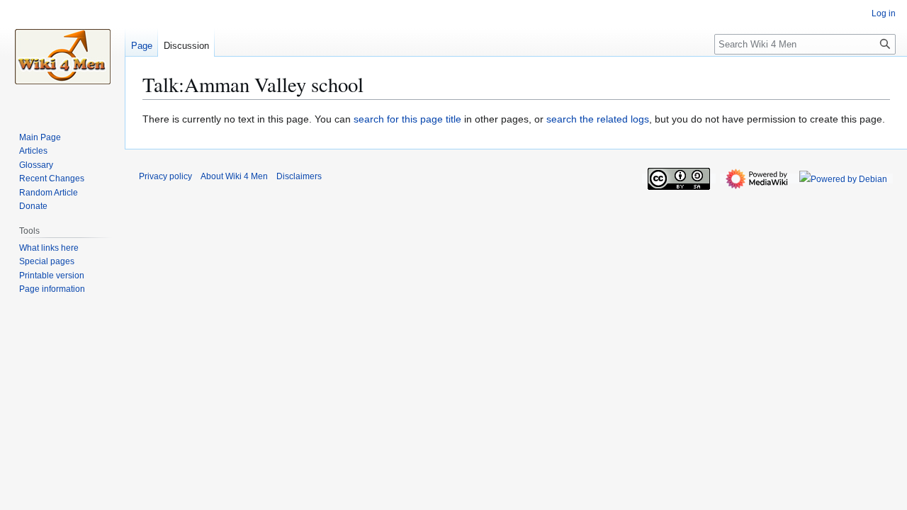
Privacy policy (165, 176)
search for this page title (407, 119)
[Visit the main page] (62, 56)
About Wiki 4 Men (234, 176)
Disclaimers (299, 176)
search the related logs (597, 119)
